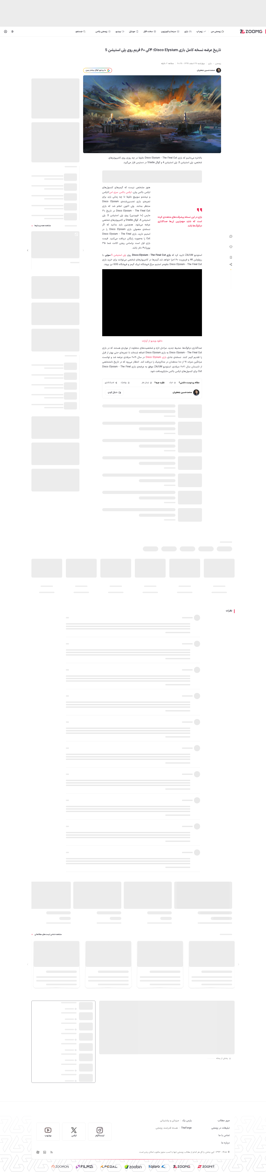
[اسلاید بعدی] (27, 250)
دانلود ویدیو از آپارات (152, 341)
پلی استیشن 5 (118, 255)
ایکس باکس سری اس (120, 192)
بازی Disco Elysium (156, 357)
